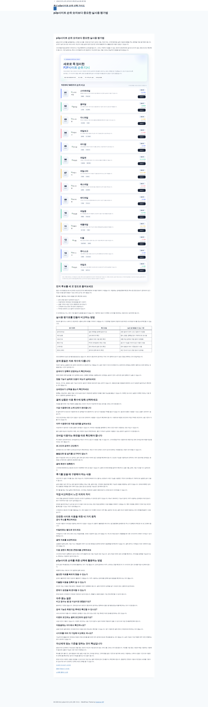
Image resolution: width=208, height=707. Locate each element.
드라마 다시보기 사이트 (63, 665)
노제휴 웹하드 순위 (62, 672)
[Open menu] (55, 8)
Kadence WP (100, 702)
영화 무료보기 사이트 (62, 668)
